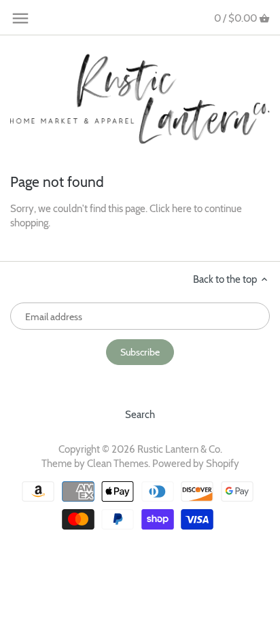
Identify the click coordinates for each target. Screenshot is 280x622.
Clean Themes (117, 463)
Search (140, 415)
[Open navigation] (20, 18)
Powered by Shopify (195, 463)
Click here (171, 209)
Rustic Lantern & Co (178, 449)
